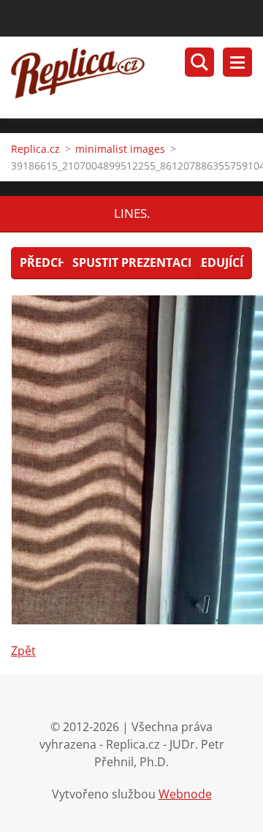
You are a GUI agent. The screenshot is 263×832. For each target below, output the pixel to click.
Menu (237, 62)
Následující (206, 262)
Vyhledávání (199, 62)
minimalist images (120, 149)
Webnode (185, 794)
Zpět (23, 651)
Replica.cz (35, 149)
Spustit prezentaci (131, 262)
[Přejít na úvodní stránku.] (137, 77)
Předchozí (53, 262)
